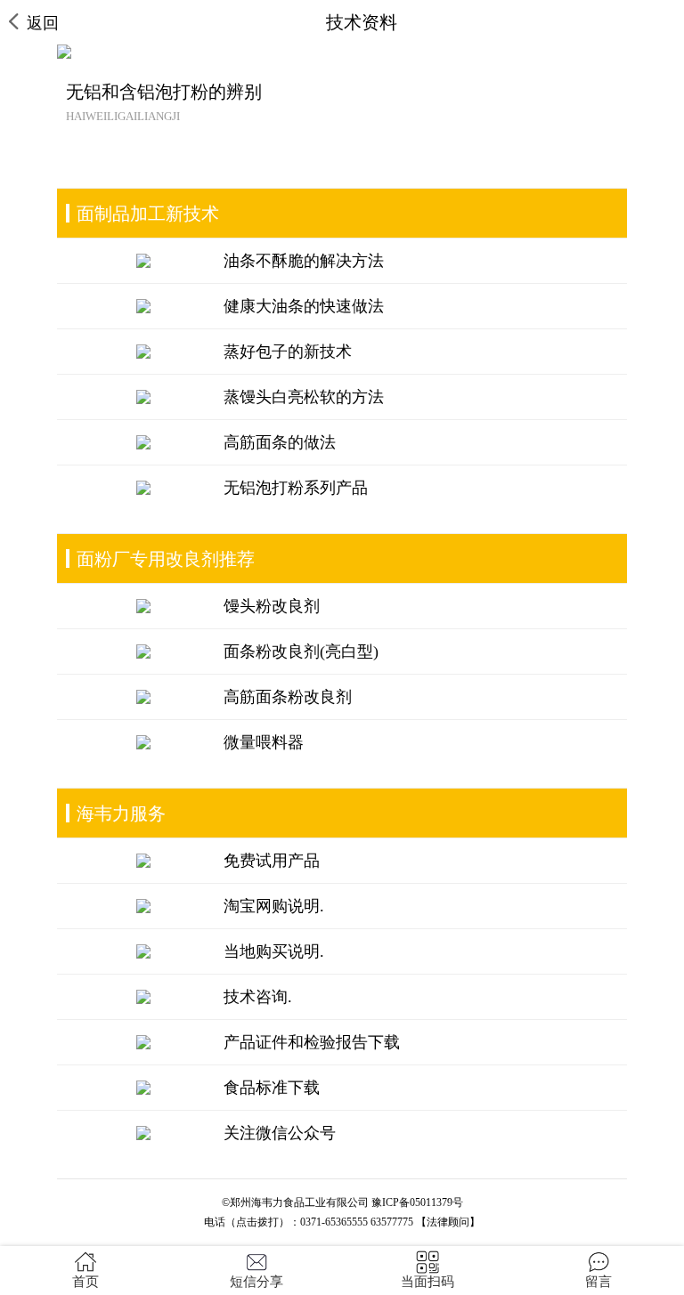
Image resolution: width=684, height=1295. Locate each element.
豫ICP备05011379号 (417, 1202)
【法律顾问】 (448, 1222)
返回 (43, 23)
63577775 (391, 1222)
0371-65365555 (334, 1222)
